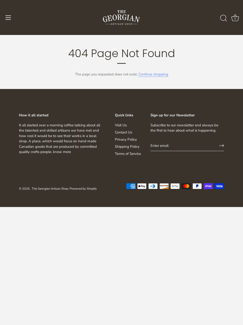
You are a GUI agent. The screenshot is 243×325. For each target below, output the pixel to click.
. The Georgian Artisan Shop (49, 189)
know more (62, 151)
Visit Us (121, 125)
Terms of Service (128, 153)
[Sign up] (221, 145)
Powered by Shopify (83, 189)
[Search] (223, 18)
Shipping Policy (127, 146)
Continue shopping (153, 74)
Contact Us (123, 132)
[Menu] (8, 17)
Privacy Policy (126, 139)
